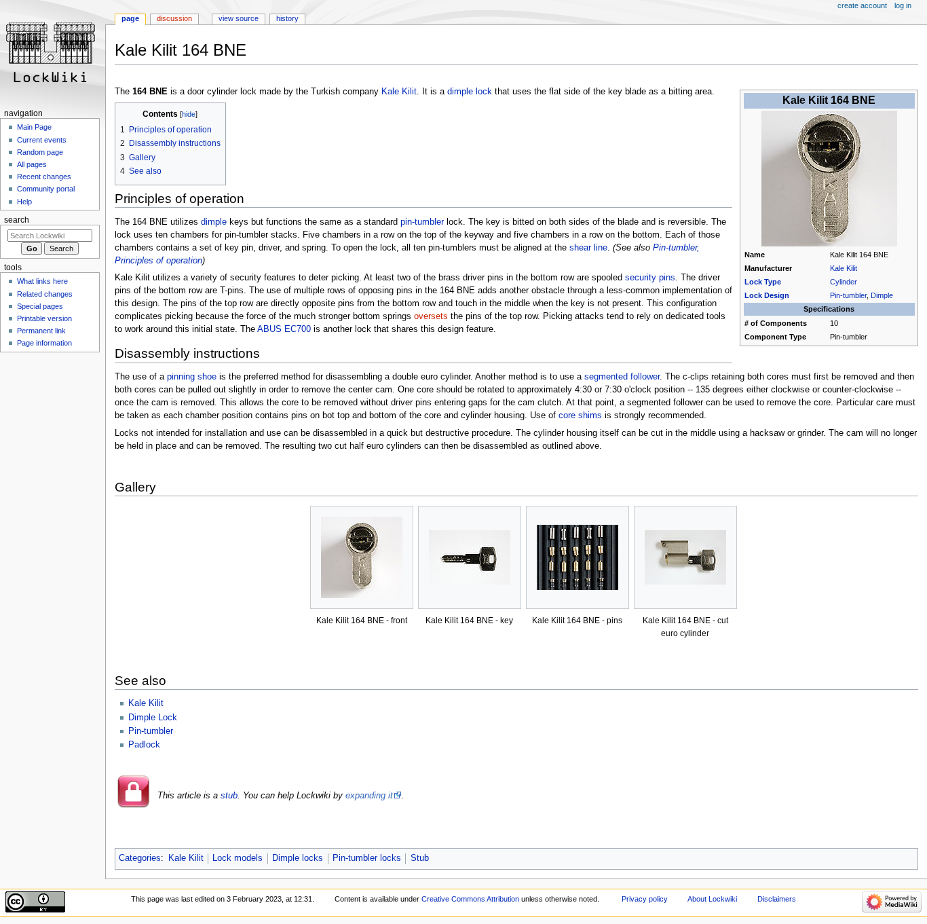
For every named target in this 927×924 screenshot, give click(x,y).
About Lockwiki (712, 899)
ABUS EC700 (284, 329)
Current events (42, 140)
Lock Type (762, 282)
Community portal (46, 189)
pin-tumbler (422, 222)
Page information (44, 343)
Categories (140, 858)
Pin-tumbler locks (367, 858)
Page (130, 18)
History (287, 18)
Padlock (144, 745)
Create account (862, 5)
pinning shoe (191, 377)
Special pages (40, 306)
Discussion (174, 18)
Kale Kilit (843, 268)
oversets (431, 316)
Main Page (34, 127)
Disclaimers (776, 899)
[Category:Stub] (134, 806)
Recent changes (44, 176)
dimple (214, 222)
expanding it (369, 795)
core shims (580, 415)
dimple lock (469, 91)
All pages (32, 164)
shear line (588, 248)
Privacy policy (645, 899)
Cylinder (843, 282)
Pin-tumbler (848, 295)
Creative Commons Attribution (470, 899)
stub (229, 795)
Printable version (44, 318)
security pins (650, 277)
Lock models (237, 858)
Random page (40, 152)
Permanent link (41, 331)
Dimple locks (297, 858)
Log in (902, 5)
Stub (420, 858)
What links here (42, 281)
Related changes (45, 294)
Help (24, 202)
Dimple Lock (152, 717)
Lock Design (766, 295)
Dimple (882, 295)
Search (16, 220)
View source (239, 18)
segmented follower (622, 377)
